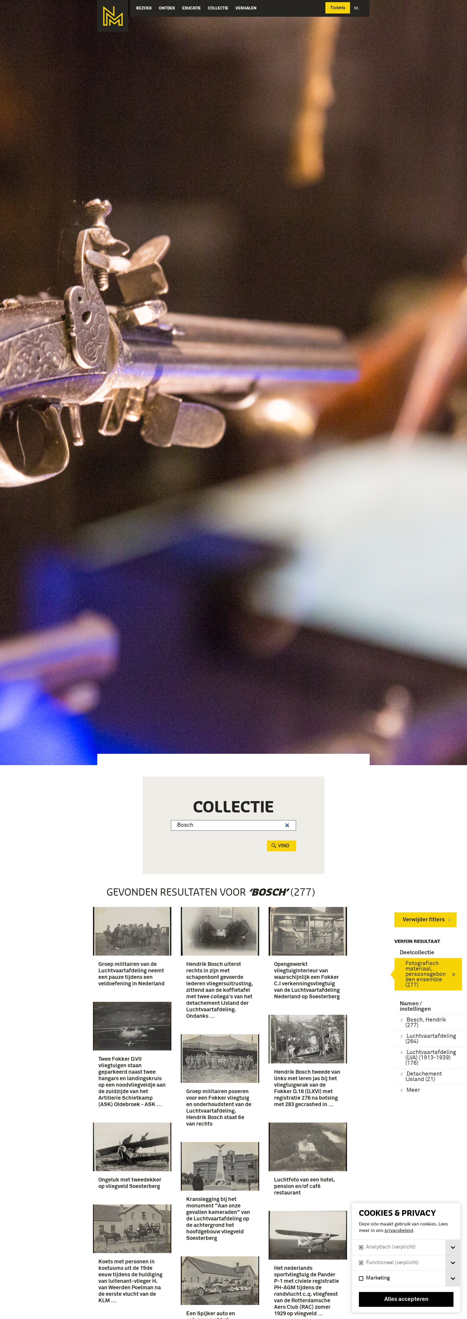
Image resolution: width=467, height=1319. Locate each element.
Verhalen (245, 8)
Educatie (191, 8)
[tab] (452, 1247)
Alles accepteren (406, 1299)
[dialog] (406, 1257)
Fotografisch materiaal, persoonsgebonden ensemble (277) (425, 974)
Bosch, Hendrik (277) (425, 1022)
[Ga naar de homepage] (112, 16)
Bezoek (144, 8)
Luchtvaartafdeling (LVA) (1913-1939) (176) (430, 1058)
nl (357, 8)
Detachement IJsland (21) (423, 1076)
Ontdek (167, 8)
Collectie (218, 8)
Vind (283, 845)
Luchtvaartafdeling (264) (430, 1039)
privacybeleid (399, 1230)
